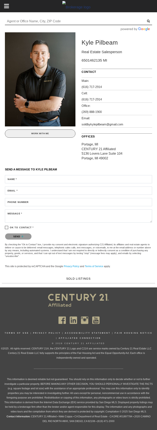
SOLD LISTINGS (78, 278)
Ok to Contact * (22, 227)
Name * (12, 179)
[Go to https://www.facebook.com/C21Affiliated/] (62, 320)
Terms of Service (94, 266)
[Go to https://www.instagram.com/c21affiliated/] (85, 320)
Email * (13, 190)
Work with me (40, 133)
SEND (17, 236)
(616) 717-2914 (92, 87)
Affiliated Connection (80, 338)
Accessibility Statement (88, 333)
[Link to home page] (78, 7)
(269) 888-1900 (92, 112)
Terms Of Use (17, 333)
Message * (15, 213)
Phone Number (18, 202)
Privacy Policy (71, 266)
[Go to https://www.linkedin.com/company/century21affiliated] (73, 320)
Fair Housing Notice (134, 333)
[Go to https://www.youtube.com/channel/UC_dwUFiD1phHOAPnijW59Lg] (96, 320)
